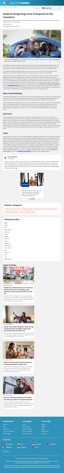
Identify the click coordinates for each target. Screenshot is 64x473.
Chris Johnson (7, 24)
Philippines (9, 447)
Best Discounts (8, 285)
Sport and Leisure (52, 209)
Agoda (6, 223)
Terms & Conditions (8, 431)
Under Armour (8, 259)
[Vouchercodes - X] (39, 8)
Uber (5, 254)
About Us (5, 424)
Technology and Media (11, 212)
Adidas (6, 225)
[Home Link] (18, 3)
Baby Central (7, 230)
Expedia (6, 236)
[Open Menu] (4, 3)
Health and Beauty (27, 209)
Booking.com (7, 245)
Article (15, 8)
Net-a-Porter (7, 248)
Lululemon (7, 243)
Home (5, 8)
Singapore (23, 447)
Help (4, 427)
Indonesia (38, 444)
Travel (10, 8)
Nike (5, 250)
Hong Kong (48, 8)
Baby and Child (30, 212)
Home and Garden (40, 209)
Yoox (5, 257)
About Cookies (7, 433)
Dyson (6, 234)
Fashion (7, 209)
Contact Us (6, 429)
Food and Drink (15, 209)
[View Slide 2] (32, 199)
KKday (5, 241)
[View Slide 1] (30, 199)
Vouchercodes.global (31, 458)
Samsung (6, 232)
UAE (36, 447)
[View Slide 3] (33, 199)
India (21, 444)
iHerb (5, 227)
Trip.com (6, 252)
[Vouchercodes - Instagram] (36, 8)
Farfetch (6, 239)
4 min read (8, 26)
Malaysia (52, 444)
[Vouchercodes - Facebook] (34, 8)
